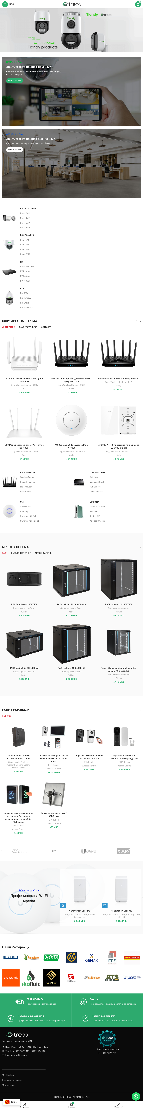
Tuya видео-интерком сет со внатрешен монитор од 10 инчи (54, 758)
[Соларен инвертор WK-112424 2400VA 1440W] (18, 736)
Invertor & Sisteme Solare (18, 765)
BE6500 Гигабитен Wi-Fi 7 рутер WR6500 (118, 378)
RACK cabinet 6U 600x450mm (24, 668)
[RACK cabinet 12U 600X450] (71, 643)
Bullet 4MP (25, 218)
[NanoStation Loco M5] (121, 888)
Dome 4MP (25, 245)
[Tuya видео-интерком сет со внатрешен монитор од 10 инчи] (54, 736)
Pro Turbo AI (25, 298)
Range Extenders (27, 482)
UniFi (22, 502)
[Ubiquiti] (89, 851)
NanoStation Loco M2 (79, 911)
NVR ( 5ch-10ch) (27, 266)
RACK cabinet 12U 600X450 (71, 668)
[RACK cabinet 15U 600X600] (118, 579)
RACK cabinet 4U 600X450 (24, 604)
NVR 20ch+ (25, 271)
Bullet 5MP (25, 223)
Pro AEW (24, 293)
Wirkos (24, 612)
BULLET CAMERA (28, 209)
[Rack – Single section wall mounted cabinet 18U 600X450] (118, 643)
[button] (63, 905)
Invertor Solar (18, 768)
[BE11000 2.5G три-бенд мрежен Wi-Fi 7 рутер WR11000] (71, 354)
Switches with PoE (28, 516)
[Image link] (17, 1034)
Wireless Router (27, 477)
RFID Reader (53, 765)
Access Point (26, 507)
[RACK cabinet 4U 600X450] (24, 579)
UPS (54, 851)
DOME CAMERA (27, 235)
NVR (22, 262)
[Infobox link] (36, 1002)
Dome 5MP (25, 249)
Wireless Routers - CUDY (27, 385)
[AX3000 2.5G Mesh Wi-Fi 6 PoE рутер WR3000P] (24, 354)
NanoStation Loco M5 (121, 911)
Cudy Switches (97, 472)
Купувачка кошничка (12, 1080)
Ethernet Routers (97, 507)
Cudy (13, 385)
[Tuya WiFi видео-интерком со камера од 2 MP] (89, 736)
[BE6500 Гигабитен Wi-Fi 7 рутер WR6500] (118, 354)
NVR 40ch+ (25, 276)
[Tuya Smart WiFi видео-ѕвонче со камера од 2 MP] (124, 736)
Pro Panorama (26, 307)
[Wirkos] (19, 851)
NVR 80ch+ (25, 281)
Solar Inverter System (18, 762)
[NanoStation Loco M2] (79, 888)
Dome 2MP (25, 240)
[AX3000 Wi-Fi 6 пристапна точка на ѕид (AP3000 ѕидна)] (118, 420)
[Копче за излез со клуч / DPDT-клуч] (54, 794)
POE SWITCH (95, 487)
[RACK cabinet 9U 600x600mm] (71, 579)
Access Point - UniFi (78, 914)
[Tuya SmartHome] (123, 851)
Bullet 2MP (25, 213)
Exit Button (54, 820)
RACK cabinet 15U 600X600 (118, 604)
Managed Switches (98, 482)
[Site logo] (71, 4)
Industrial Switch (97, 491)
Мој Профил (8, 1075)
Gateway (24, 511)
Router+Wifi (95, 516)
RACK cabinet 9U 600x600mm (71, 604)
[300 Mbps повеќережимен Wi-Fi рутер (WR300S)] (24, 420)
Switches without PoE (29, 521)
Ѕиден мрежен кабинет (24, 608)
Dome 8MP (25, 254)
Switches (94, 477)
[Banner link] (71, 91)
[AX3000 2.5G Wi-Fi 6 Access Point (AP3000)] (71, 420)
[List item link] (35, 1051)
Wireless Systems (97, 521)
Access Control (54, 769)
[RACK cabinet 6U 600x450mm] (24, 643)
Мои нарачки (8, 1085)
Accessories (18, 826)
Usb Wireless (25, 491)
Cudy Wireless (27, 472)
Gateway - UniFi (133, 914)
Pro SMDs (24, 303)
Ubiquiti (91, 914)
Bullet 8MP (25, 228)
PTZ (22, 288)
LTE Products (26, 487)
